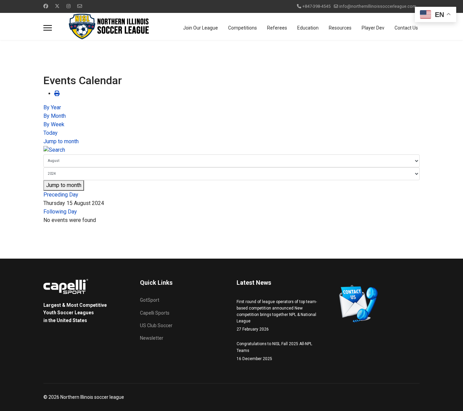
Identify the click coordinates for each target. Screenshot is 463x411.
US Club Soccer (156, 325)
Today (50, 133)
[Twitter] (57, 6)
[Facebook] (45, 6)
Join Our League (200, 28)
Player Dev (373, 28)
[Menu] (47, 27)
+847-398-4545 (316, 6)
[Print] (57, 93)
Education (308, 28)
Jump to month (61, 141)
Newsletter (151, 338)
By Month (54, 116)
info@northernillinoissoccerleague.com (377, 6)
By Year (52, 107)
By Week (53, 124)
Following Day (60, 211)
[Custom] (79, 6)
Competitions (242, 28)
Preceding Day (60, 194)
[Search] (231, 150)
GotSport (149, 300)
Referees (277, 28)
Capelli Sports (154, 313)
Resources (340, 28)
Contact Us (406, 28)
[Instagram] (68, 6)
